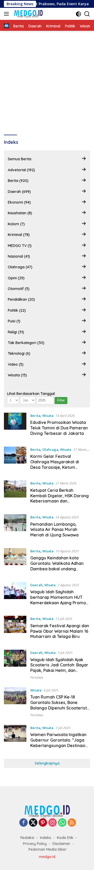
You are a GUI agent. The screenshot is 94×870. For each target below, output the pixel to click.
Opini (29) (16, 278)
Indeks (45, 837)
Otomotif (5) (19, 288)
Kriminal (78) (19, 234)
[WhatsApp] (62, 822)
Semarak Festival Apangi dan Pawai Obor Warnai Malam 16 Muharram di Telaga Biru (59, 631)
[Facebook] (23, 822)
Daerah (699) (19, 191)
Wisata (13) (17, 375)
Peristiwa (36, 677)
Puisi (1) (14, 321)
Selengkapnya (47, 763)
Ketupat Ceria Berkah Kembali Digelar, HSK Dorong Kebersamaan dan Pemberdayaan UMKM (59, 498)
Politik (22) (17, 310)
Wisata (48, 415)
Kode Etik (65, 837)
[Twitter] (33, 822)
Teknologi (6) (19, 353)
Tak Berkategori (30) (26, 342)
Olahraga (50, 449)
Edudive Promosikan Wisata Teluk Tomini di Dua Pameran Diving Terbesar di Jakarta (59, 428)
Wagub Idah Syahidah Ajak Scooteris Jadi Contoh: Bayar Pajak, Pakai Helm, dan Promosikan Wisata (59, 667)
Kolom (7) (16, 224)
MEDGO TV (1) (20, 245)
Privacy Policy (35, 843)
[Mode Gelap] (78, 14)
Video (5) (16, 364)
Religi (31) (16, 332)
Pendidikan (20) (21, 299)
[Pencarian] (87, 14)
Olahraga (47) (20, 267)
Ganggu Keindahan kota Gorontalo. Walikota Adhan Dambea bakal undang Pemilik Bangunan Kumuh (57, 566)
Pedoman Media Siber (47, 849)
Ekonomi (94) (19, 202)
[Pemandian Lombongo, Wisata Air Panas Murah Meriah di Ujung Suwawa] (15, 527)
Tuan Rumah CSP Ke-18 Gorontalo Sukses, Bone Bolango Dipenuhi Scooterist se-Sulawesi (58, 705)
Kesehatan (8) (20, 213)
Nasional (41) (19, 256)
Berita (35, 415)
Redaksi (27, 837)
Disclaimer (61, 843)
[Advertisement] (47, 80)
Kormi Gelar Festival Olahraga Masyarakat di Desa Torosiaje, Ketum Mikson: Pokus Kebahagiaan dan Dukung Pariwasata (58, 467)
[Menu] (7, 13)
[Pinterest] (43, 822)
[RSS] (72, 822)
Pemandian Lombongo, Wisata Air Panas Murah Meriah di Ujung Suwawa (54, 530)
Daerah (36, 585)
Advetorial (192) (21, 170)
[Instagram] (52, 822)
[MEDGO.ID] (27, 13)
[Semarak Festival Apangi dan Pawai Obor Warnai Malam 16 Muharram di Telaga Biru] (15, 629)
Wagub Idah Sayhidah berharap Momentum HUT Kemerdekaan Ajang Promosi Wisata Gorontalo (59, 600)
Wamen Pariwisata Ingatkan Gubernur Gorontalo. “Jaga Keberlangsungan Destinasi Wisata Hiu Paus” (58, 742)
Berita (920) (18, 180)
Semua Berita (19, 159)
